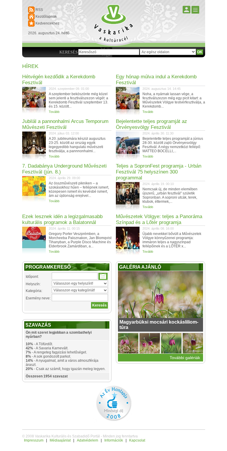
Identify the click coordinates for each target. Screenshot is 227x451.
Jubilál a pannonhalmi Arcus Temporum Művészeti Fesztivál (65, 124)
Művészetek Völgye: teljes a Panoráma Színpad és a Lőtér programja (159, 219)
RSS (39, 10)
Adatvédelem (87, 440)
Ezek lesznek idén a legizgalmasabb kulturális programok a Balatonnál (62, 219)
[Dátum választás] (103, 276)
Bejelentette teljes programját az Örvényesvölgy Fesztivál (151, 124)
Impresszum (33, 440)
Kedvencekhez (47, 23)
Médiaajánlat (60, 440)
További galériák (185, 357)
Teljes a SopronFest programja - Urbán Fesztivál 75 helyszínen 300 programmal (158, 172)
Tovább (54, 111)
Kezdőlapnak (46, 16)
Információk (113, 440)
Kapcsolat (137, 440)
